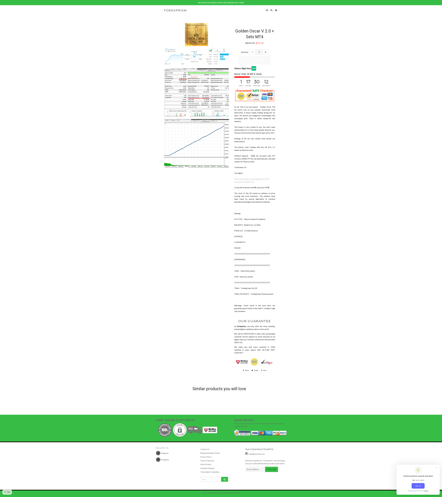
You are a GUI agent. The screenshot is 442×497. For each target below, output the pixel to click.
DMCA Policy (205, 464)
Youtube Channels (207, 468)
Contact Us (204, 449)
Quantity (244, 52)
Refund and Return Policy (210, 453)
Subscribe (271, 469)
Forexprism (175, 10)
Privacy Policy (206, 457)
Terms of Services (207, 460)
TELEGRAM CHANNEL (210, 472)
